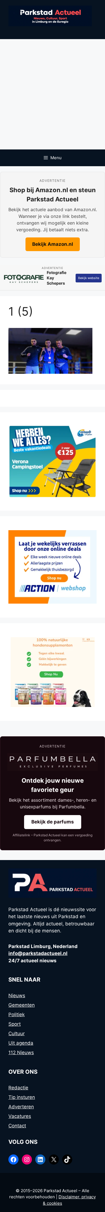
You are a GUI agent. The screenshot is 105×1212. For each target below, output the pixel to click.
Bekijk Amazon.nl (52, 244)
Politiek (16, 1014)
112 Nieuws (21, 1052)
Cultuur (16, 1033)
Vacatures (19, 1116)
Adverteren (21, 1106)
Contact (17, 1125)
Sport (14, 1024)
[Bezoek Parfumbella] (52, 762)
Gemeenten (21, 1005)
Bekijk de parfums (52, 822)
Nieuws (16, 995)
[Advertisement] (52, 94)
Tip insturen (21, 1097)
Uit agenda (20, 1043)
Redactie (18, 1087)
